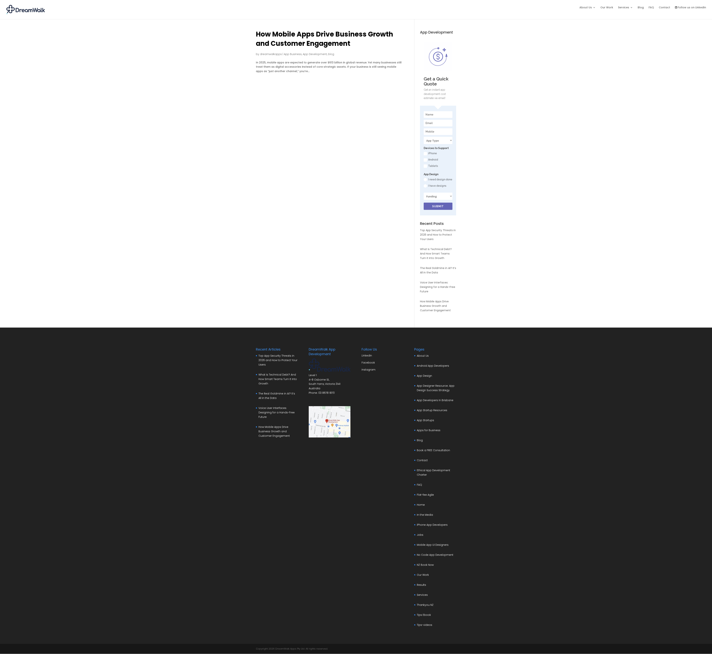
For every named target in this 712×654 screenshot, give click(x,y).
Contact (664, 7)
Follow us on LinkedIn (692, 7)
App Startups (425, 420)
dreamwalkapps (271, 54)
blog (331, 54)
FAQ (651, 7)
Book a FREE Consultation (433, 450)
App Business (293, 54)
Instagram (368, 369)
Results (421, 585)
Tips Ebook (424, 615)
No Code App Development (435, 555)
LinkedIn (367, 355)
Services (623, 7)
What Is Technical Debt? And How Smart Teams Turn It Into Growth (436, 253)
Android (433, 159)
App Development (315, 54)
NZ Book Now (425, 565)
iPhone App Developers (432, 525)
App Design (424, 376)
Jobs (420, 535)
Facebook (368, 362)
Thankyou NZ (425, 605)
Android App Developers (433, 366)
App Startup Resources (432, 410)
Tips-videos (424, 625)
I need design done (440, 179)
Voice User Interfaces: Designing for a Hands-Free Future (437, 287)
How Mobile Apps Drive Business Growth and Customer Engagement (324, 38)
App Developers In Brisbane (435, 400)
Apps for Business (428, 430)
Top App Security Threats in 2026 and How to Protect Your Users (438, 234)
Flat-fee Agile (425, 495)
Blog (641, 7)
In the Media (425, 515)
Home (421, 505)
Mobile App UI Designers (433, 545)
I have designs (437, 185)
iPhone (432, 153)
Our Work (606, 7)
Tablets (433, 165)
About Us (585, 7)
